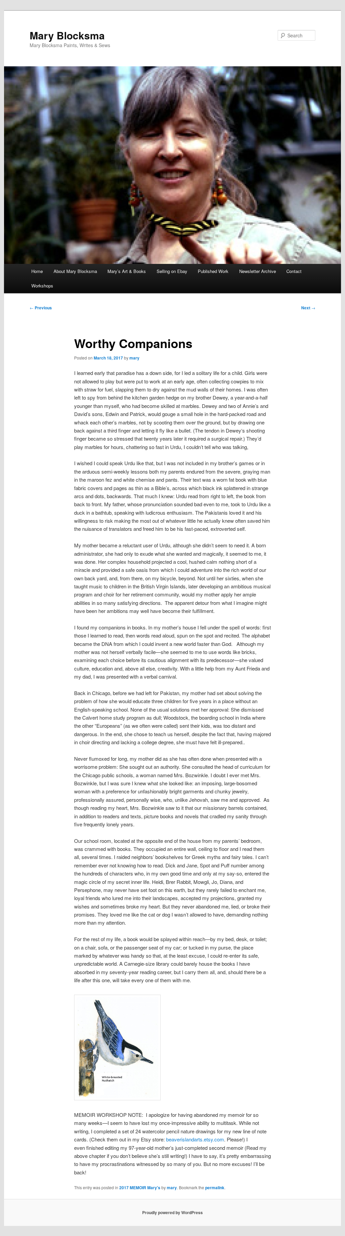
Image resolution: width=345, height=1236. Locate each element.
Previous (41, 308)
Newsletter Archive (257, 271)
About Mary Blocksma (75, 271)
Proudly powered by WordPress (172, 1212)
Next (308, 308)
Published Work (213, 271)
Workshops (42, 285)
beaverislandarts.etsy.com (195, 1139)
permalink (214, 1187)
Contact (294, 271)
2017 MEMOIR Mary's (139, 1187)
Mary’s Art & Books (126, 271)
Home (37, 271)
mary (134, 358)
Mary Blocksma (67, 35)
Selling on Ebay (172, 271)
